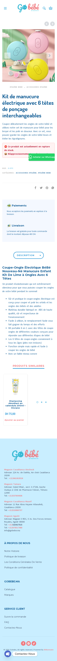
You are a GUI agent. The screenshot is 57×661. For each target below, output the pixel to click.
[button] (5, 8)
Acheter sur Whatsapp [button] (44, 157)
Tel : (13, 478)
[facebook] (23, 643)
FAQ (6, 622)
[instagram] (28, 643)
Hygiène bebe (16, 87)
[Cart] (50, 8)
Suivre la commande (15, 616)
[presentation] (7, 56)
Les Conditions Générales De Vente (23, 562)
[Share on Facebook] (34, 188)
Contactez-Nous (13, 627)
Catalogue (9, 589)
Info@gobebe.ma (12, 530)
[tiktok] (34, 643)
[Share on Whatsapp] (52, 188)
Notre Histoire (11, 551)
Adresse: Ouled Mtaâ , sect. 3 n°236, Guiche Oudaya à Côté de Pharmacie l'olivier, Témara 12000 (25, 490)
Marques (9, 595)
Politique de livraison (15, 556)
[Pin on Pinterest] (46, 188)
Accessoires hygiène (37, 87)
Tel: (13, 495)
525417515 (17, 524)
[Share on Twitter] (40, 188)
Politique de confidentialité (18, 567)
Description (25, 255)
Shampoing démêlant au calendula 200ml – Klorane (15, 404)
